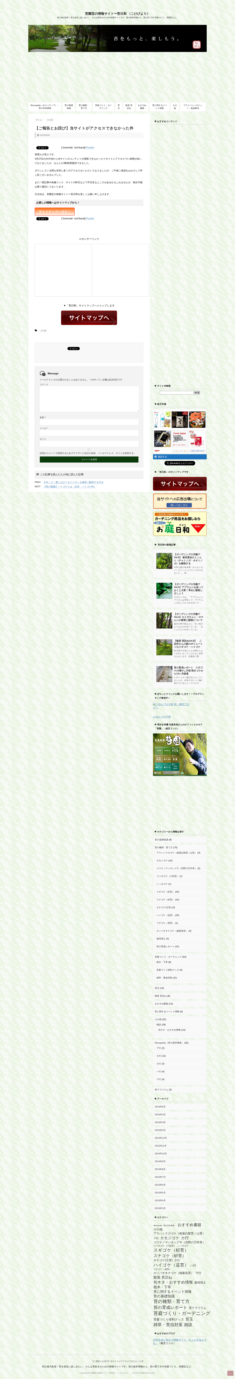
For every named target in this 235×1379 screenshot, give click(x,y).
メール (44, 428)
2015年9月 (160, 1161)
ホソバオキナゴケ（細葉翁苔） (172, 931)
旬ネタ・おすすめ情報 (169, 1030)
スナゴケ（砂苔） (165, 899)
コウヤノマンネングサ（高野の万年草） (177, 868)
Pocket (90, 147)
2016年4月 (160, 1114)
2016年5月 (160, 1106)
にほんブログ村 (162, 716)
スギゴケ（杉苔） (165, 891)
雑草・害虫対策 (164, 977)
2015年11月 (161, 1145)
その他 (175, 106)
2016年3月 (160, 1122)
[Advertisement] (117, 76)
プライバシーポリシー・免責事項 (193, 106)
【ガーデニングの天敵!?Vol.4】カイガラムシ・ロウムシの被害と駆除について (188, 617)
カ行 (159, 1056)
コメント (44, 384)
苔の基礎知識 (69, 106)
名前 (43, 417)
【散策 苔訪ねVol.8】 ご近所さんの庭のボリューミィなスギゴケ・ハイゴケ (188, 643)
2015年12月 (161, 1138)
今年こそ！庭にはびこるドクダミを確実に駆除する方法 (73, 482)
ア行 (159, 1048)
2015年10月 (161, 1153)
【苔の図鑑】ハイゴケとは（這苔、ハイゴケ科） (69, 486)
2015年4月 (160, 1200)
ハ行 (159, 1071)
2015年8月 (160, 1169)
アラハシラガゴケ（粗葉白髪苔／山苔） (177, 852)
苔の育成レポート (165, 946)
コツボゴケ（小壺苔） (168, 876)
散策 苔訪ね (128, 106)
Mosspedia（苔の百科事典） (169, 1042)
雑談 (159, 1024)
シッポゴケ (162, 884)
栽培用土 (161, 938)
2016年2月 (160, 1130)
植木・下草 (162, 962)
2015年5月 (160, 1192)
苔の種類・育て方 (84, 106)
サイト (43, 439)
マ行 (159, 1079)
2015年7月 (160, 1177)
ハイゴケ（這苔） (165, 915)
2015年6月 (160, 1185)
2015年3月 (160, 1208)
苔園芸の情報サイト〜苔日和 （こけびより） (119, 13)
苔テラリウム (161, 1089)
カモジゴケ (162, 860)
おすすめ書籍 (142, 106)
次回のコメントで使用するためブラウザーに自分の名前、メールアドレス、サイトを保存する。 (88, 453)
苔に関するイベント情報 (159, 106)
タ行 (159, 1063)
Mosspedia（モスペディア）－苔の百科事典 (45, 106)
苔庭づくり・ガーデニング (103, 106)
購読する (162, 456)
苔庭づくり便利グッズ (168, 970)
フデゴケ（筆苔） (165, 923)
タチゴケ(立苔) (164, 907)
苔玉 (119, 106)
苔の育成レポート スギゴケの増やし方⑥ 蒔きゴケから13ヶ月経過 (188, 670)
